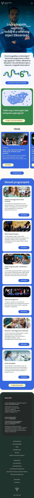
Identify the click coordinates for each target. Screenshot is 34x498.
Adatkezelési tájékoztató (17, 469)
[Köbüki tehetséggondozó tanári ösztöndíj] (17, 192)
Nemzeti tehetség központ (17, 455)
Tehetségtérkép (17, 444)
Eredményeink (17, 449)
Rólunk (17, 452)
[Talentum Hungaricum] (17, 292)
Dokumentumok (17, 466)
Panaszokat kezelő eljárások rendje (17, 471)
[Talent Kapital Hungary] (17, 226)
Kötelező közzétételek (17, 474)
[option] (15, 150)
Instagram (17, 479)
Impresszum (17, 460)
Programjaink (17, 441)
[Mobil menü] (32, 3)
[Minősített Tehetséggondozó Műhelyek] (17, 323)
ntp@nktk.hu (13, 418)
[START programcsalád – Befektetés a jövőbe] (17, 259)
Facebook (17, 482)
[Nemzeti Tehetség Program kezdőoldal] (7, 3)
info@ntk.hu (13, 409)
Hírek (16, 447)
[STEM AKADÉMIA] (17, 355)
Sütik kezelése (17, 463)
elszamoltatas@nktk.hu (15, 422)
